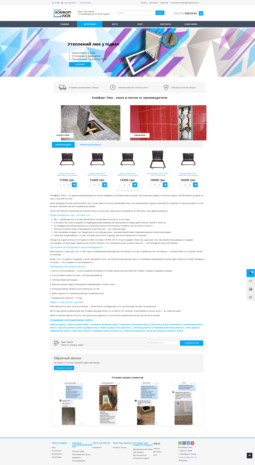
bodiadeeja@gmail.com (187, 457)
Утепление (56, 450)
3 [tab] (131, 75)
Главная (64, 24)
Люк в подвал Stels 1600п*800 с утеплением (67, 174)
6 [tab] (134, 191)
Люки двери (192, 327)
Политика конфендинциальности (185, 2)
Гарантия (164, 2)
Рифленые (76, 457)
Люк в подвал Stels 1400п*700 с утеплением (127, 174)
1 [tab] (124, 75)
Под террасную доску (81, 454)
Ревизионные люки (59, 331)
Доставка (154, 2)
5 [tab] (131, 191)
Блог (140, 24)
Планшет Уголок (120, 447)
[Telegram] (188, 443)
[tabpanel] (127, 52)
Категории (89, 24)
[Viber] (184, 443)
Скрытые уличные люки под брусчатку (77, 327)
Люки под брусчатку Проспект (115, 327)
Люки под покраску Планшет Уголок (164, 331)
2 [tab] (128, 75)
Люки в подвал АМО (78, 324)
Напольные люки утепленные (166, 324)
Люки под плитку (142, 327)
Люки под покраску (90, 144)
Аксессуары (57, 457)
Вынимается (57, 454)
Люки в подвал (63, 144)
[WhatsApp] (180, 443)
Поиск (160, 12)
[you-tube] (192, 443)
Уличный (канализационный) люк (82, 445)
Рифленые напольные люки (134, 324)
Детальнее (80, 64)
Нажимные (97, 447)
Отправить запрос (64, 368)
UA (58, 2)
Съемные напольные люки (104, 324)
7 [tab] (138, 191)
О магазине (190, 24)
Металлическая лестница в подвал (141, 456)
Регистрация (85, 2)
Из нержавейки (78, 461)
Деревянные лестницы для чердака (143, 450)
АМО (54, 447)
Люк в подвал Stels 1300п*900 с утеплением (188, 174)
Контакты (165, 24)
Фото (115, 24)
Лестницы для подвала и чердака (143, 444)
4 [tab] (128, 191)
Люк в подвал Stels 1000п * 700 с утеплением (157, 174)
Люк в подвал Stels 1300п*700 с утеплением (97, 174)
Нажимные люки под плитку (168, 327)
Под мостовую (78, 451)
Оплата (144, 2)
